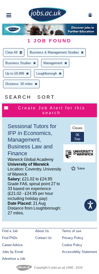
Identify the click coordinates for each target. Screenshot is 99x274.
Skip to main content (20, 4)
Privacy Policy (72, 238)
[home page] (47, 21)
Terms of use (71, 231)
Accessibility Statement (79, 252)
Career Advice (12, 245)
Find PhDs (10, 238)
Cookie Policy (72, 245)
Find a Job (10, 231)
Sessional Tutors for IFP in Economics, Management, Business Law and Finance (32, 140)
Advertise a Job (13, 259)
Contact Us (43, 238)
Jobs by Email (12, 252)
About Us (42, 231)
